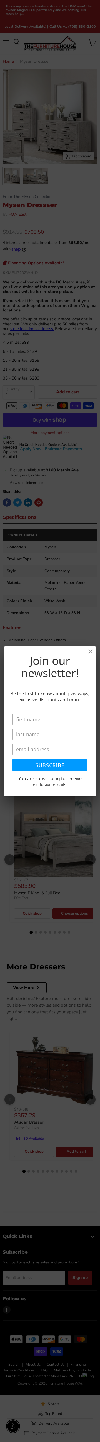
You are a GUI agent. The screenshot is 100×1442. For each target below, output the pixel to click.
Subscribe (50, 765)
